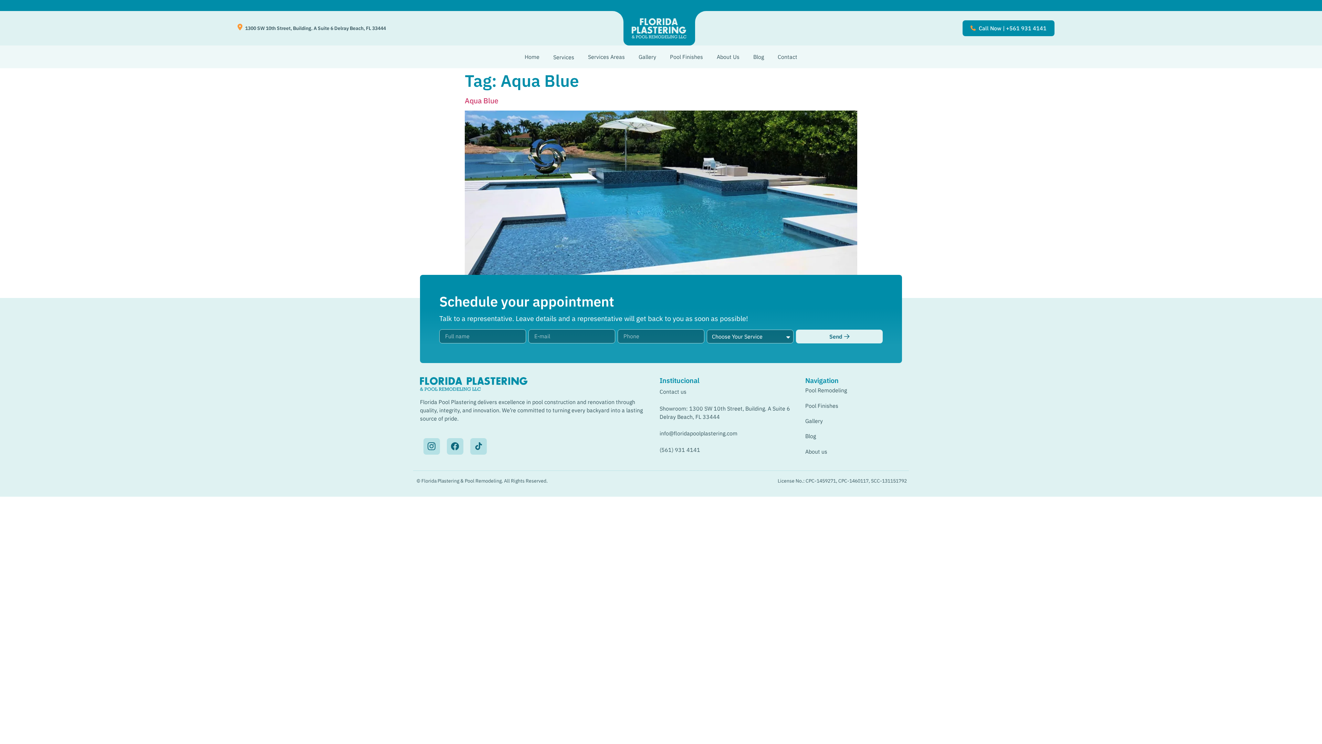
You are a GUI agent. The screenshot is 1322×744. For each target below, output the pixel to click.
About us (816, 451)
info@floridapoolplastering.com (698, 433)
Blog (758, 56)
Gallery (647, 56)
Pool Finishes (686, 56)
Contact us (673, 391)
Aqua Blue (482, 100)
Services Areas (606, 56)
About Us (728, 56)
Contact (787, 56)
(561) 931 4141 (680, 449)
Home (532, 56)
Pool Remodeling (826, 390)
